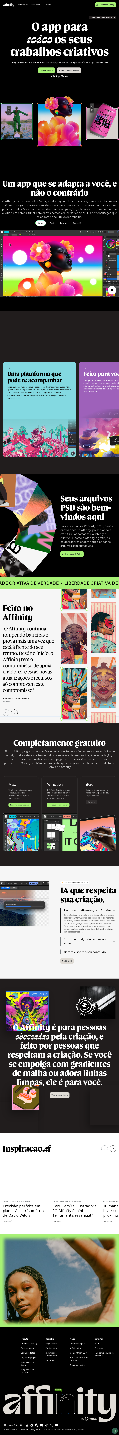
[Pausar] (112, 290)
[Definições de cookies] (115, 1431)
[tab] (40, 223)
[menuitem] (23, 4)
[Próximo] (14, 354)
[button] (13, 1425)
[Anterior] (6, 354)
